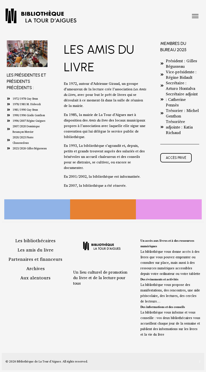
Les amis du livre (36, 250)
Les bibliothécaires (35, 240)
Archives (35, 268)
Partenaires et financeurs (35, 259)
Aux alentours (35, 277)
